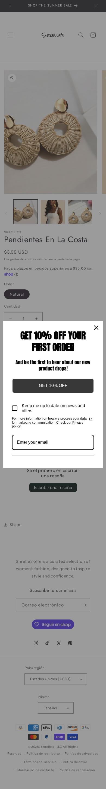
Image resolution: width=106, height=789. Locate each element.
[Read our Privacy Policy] (91, 419)
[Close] (96, 327)
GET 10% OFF (53, 385)
